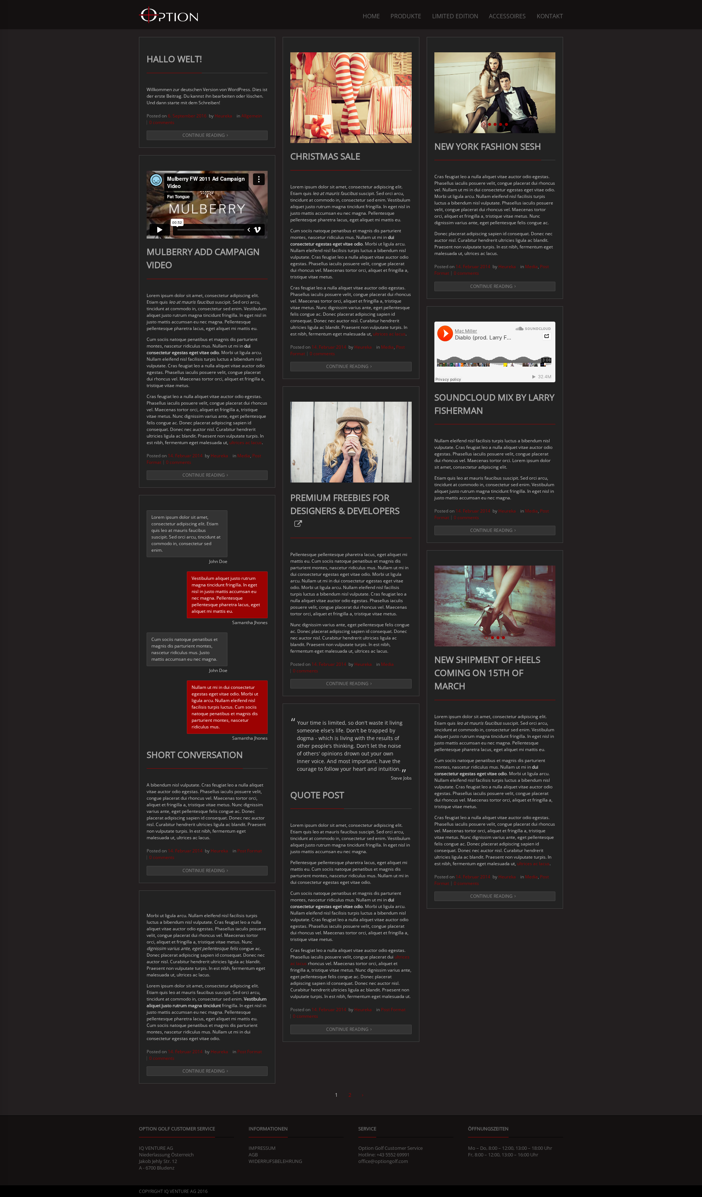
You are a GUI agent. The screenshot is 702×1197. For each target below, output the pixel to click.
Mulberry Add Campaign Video (203, 258)
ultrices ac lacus (388, 334)
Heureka (223, 116)
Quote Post (317, 795)
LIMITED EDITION (455, 16)
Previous (427, 92)
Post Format (249, 851)
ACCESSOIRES (507, 16)
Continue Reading (203, 135)
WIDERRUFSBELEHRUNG (275, 1161)
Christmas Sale (325, 156)
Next (562, 92)
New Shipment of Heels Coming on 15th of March (487, 672)
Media (387, 347)
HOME (371, 16)
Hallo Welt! (174, 59)
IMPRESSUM (262, 1148)
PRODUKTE (405, 16)
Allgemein (251, 116)
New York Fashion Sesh (487, 146)
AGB (253, 1154)
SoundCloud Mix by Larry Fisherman (494, 403)
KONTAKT (550, 16)
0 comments (161, 122)
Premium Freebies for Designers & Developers (345, 504)
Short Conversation (195, 754)
